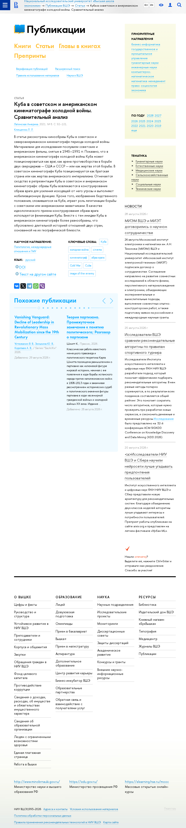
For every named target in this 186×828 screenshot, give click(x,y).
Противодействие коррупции (28, 687)
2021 (142, 126)
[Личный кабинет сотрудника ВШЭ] (170, 5)
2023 (157, 121)
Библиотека (147, 604)
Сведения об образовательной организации (27, 725)
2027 (158, 115)
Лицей (60, 604)
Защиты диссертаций (112, 643)
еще (134, 130)
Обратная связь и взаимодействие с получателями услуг (70, 703)
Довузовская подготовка (65, 614)
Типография (147, 631)
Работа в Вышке (25, 764)
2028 (150, 115)
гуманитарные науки (145, 63)
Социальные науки (148, 184)
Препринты (30, 56)
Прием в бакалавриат (71, 631)
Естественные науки (149, 166)
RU (146, 5)
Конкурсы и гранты (111, 662)
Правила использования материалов (37, 75)
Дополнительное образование (68, 663)
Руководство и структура (25, 614)
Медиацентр (148, 639)
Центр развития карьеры (74, 673)
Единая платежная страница (27, 754)
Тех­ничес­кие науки (148, 189)
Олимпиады (64, 623)
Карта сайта (110, 822)
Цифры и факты (25, 604)
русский (30, 260)
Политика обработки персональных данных (42, 816)
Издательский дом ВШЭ (156, 612)
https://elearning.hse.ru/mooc (147, 781)
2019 (158, 126)
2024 (150, 121)
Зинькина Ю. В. (44, 344)
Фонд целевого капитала (25, 676)
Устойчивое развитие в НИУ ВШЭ (31, 625)
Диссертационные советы (111, 633)
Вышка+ (61, 639)
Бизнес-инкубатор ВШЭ (73, 680)
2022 (134, 126)
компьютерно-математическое (142, 74)
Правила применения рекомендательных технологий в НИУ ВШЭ (57, 822)
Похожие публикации (45, 300)
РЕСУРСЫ (147, 597)
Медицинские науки (149, 170)
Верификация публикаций (32, 69)
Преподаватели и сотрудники (27, 637)
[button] (39, 308)
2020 (150, 126)
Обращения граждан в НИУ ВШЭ (30, 664)
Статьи (45, 46)
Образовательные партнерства (69, 690)
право (135, 85)
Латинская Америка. (26, 124)
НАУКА (103, 597)
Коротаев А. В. (23, 348)
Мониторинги (107, 623)
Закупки (20, 654)
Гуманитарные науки (149, 161)
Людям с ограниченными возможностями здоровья (32, 741)
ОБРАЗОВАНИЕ (69, 597)
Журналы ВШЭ (149, 646)
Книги (22, 46)
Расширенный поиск (67, 69)
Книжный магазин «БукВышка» (151, 621)
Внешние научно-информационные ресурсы (110, 673)
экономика (138, 90)
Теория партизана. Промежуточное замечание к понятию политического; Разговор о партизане (88, 327)
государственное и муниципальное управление (144, 53)
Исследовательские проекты (112, 614)
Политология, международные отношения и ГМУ (32, 249)
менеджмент (157, 81)
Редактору (170, 808)
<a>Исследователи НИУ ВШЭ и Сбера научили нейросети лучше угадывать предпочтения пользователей (149, 466)
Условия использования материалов (94, 809)
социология (149, 85)
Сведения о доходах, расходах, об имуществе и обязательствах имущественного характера (32, 705)
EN (151, 5)
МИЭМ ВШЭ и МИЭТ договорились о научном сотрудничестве (146, 226)
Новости (133, 206)
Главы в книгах (80, 46)
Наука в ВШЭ (75, 75)
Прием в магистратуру (72, 646)
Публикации (56, 29)
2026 (134, 121)
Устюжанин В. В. (24, 344)
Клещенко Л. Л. (24, 130)
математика (139, 81)
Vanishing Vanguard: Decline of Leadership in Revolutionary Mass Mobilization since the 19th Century (37, 327)
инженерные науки (144, 67)
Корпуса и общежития (30, 647)
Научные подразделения (115, 604)
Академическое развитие (108, 652)
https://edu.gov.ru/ (83, 781)
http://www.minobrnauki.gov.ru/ (37, 781)
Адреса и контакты (55, 809)
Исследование (164, 419)
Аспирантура (65, 654)
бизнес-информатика (145, 44)
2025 (142, 121)
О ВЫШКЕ (22, 597)
